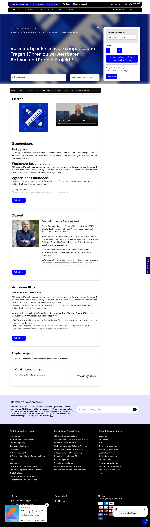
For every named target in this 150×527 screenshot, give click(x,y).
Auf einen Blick (48, 90)
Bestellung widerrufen (108, 449)
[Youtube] (59, 500)
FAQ (100, 473)
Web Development (18, 453)
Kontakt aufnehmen (108, 456)
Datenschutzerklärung (41, 413)
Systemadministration (19, 446)
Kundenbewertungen (80, 90)
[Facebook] (55, 500)
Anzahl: (109, 45)
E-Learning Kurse (61, 459)
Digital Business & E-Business (23, 476)
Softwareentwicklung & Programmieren (27, 456)
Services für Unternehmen (110, 466)
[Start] (11, 28)
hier (51, 415)
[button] (130, 4)
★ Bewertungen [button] (148, 266)
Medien (14, 90)
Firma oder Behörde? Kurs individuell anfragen (121, 58)
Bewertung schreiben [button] (86, 375)
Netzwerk (14, 449)
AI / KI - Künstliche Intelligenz (23, 439)
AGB (100, 442)
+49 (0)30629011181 (25, 504)
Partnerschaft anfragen (109, 469)
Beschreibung (25, 90)
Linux (12, 459)
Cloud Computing (17, 442)
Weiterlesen (19, 200)
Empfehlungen (63, 90)
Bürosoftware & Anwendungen (23, 480)
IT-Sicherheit (15, 436)
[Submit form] (135, 409)
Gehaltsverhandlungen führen (67, 456)
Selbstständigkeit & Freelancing (68, 453)
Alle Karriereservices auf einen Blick (70, 469)
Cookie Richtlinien (107, 453)
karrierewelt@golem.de (26, 500)
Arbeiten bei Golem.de (108, 463)
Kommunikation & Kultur (26, 28)
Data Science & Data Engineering (24, 466)
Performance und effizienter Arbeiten (71, 446)
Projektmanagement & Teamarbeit (69, 449)
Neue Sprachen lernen (64, 463)
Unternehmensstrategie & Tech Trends (71, 439)
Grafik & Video (16, 473)
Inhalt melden (105, 459)
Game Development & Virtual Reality (26, 469)
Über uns (103, 436)
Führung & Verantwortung (65, 436)
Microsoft (14, 463)
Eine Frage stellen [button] (88, 377)
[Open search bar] (126, 4)
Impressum (103, 439)
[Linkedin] (64, 500)
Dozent (37, 90)
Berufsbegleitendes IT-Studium (68, 466)
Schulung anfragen (114, 4)
